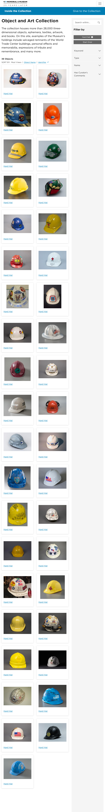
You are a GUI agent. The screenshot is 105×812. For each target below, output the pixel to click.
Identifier (42, 62)
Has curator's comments (81, 74)
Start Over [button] (87, 42)
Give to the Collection (86, 11)
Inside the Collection (18, 11)
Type (76, 58)
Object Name (30, 62)
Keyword (78, 51)
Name (77, 65)
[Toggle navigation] (99, 3)
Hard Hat (8, 93)
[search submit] (98, 22)
